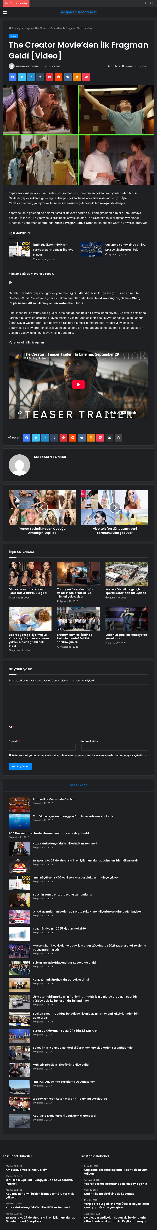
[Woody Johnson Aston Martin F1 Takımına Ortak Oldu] (19, 1104)
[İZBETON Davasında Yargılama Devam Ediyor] (19, 1087)
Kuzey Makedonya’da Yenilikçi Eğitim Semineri (58, 3)
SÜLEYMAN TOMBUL (27, 66)
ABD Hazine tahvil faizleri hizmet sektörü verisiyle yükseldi (49, 833)
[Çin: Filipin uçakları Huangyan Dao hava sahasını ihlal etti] (19, 821)
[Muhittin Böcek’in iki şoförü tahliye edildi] (19, 1070)
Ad (11, 726)
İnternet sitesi (89, 741)
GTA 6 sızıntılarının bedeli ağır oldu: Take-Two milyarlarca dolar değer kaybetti (88, 911)
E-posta (14, 741)
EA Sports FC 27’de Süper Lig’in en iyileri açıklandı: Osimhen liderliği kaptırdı (85, 860)
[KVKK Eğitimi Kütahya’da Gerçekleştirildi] (19, 985)
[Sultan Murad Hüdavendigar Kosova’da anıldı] (19, 968)
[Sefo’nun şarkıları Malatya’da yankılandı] (126, 619)
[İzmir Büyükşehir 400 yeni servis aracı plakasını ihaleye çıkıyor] (19, 249)
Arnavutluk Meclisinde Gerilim (53, 799)
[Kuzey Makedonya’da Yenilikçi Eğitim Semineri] (19, 849)
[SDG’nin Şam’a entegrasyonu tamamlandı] (19, 900)
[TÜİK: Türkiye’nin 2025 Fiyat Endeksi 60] (19, 934)
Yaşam (29, 28)
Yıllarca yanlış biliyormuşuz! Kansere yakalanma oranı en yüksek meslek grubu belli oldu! (29, 640)
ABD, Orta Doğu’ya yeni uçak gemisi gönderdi (64, 1116)
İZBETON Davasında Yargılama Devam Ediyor (64, 1082)
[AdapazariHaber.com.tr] (78, 12)
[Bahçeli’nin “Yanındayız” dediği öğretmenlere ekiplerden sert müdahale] (19, 1053)
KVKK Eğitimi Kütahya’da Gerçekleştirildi (61, 980)
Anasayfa (17, 28)
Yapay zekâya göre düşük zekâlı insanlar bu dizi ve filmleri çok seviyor (75, 592)
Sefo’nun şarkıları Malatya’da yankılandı (126, 636)
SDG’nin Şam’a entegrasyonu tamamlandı (62, 894)
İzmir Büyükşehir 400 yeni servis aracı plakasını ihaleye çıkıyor (53, 250)
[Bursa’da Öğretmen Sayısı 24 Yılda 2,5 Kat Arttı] (19, 1036)
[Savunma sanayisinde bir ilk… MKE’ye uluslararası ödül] (91, 249)
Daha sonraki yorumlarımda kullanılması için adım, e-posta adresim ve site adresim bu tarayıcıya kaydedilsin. (79, 755)
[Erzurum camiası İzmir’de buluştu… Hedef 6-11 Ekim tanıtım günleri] (78, 619)
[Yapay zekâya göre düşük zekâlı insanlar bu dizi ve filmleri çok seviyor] (78, 574)
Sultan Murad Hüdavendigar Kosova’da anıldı (64, 963)
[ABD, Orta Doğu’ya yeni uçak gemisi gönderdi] (19, 1121)
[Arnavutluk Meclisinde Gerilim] (19, 804)
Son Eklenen (78, 785)
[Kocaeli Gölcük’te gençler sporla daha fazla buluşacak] (126, 574)
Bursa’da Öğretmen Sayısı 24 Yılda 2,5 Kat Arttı (65, 1031)
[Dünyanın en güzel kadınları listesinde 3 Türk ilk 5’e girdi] (30, 574)
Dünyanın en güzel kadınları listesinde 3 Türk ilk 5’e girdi (28, 591)
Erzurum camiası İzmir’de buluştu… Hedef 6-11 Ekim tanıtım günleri (74, 638)
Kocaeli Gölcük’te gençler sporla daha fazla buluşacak (125, 591)
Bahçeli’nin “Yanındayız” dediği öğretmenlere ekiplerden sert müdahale (83, 1048)
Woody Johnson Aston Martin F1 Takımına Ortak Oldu (70, 1099)
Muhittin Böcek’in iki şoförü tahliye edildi (61, 1065)
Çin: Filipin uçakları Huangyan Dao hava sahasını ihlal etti (73, 816)
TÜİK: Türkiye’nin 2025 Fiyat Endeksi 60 (59, 928)
